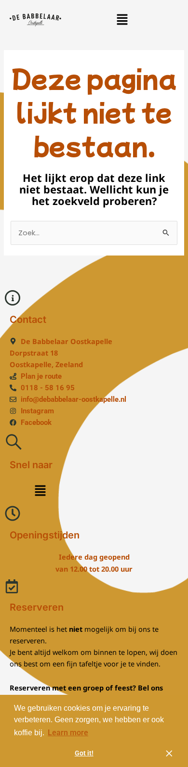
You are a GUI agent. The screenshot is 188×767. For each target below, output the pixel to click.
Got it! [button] (84, 753)
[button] (122, 20)
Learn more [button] (68, 732)
